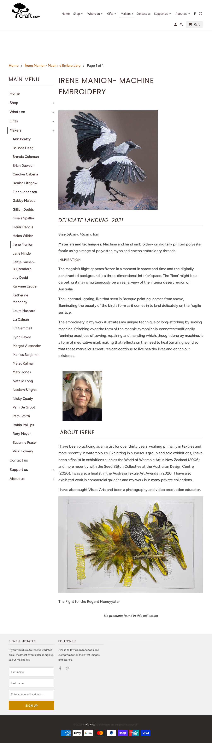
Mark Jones (22, 372)
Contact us (19, 460)
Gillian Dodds (23, 209)
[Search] (182, 25)
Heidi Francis (23, 227)
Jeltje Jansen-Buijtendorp (24, 265)
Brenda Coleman (26, 157)
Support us (19, 469)
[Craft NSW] (31, 10)
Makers (127, 13)
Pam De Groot (24, 407)
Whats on (95, 13)
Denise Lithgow (25, 183)
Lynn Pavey (22, 337)
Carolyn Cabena (25, 174)
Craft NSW (89, 724)
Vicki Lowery (23, 451)
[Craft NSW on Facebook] (60, 668)
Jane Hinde (22, 253)
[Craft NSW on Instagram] (68, 668)
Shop (14, 102)
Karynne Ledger (25, 286)
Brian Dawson (24, 165)
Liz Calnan (21, 319)
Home (66, 14)
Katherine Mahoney (20, 298)
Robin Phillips (23, 425)
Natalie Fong (23, 381)
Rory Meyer (22, 433)
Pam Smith (21, 416)
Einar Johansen (25, 192)
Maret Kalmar (23, 363)
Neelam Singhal (25, 390)
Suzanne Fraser (25, 442)
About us (183, 13)
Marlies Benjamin (26, 355)
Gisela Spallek (24, 218)
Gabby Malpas (24, 200)
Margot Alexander (27, 346)
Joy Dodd (20, 277)
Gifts (111, 13)
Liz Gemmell (22, 328)
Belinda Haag (23, 148)
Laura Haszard (24, 311)
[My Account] (176, 25)
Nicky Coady (23, 398)
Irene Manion (23, 244)
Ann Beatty (22, 139)
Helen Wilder (23, 236)
